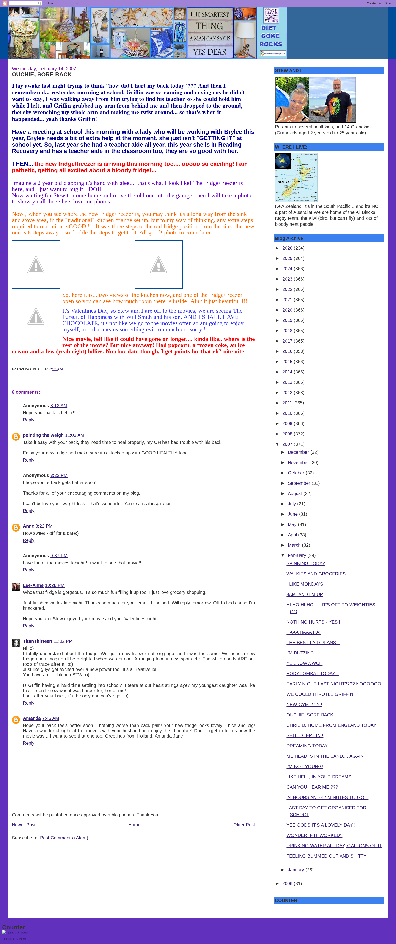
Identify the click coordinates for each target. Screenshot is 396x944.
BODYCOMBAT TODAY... (312, 673)
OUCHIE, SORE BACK (42, 74)
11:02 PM (63, 641)
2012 (288, 392)
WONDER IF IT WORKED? (314, 835)
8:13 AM (58, 405)
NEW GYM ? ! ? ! (304, 704)
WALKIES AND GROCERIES (316, 573)
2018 (288, 330)
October (297, 472)
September (300, 483)
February (298, 555)
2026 (288, 248)
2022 (288, 289)
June (293, 514)
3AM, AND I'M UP (304, 594)
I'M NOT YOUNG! (304, 766)
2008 (288, 433)
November (299, 462)
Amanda (32, 718)
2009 (288, 423)
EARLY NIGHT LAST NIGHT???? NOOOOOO (333, 683)
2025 (288, 258)
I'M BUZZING (300, 652)
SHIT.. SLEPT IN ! (304, 735)
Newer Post (24, 824)
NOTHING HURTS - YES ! (313, 621)
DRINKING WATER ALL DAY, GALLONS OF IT (334, 845)
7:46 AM (50, 718)
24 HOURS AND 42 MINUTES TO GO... (327, 797)
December (299, 452)
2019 (288, 320)
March (295, 545)
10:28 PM (55, 585)
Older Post (244, 824)
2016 (288, 351)
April (293, 534)
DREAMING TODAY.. (308, 745)
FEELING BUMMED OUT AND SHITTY (326, 855)
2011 (287, 402)
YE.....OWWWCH (304, 663)
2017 (288, 340)
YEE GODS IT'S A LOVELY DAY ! (320, 824)
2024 (288, 268)
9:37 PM (59, 555)
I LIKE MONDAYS (304, 584)
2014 (288, 371)
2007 (288, 444)
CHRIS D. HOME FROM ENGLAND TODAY (331, 725)
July (292, 503)
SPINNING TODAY (305, 563)
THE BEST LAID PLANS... (313, 642)
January (296, 869)
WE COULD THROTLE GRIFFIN (319, 694)
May (293, 524)
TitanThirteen (37, 641)
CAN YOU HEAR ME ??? (312, 787)
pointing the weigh (43, 435)
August (295, 493)
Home (134, 824)
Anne (28, 526)
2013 (288, 382)
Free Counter (15, 939)
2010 (288, 413)
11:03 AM (74, 435)
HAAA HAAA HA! (303, 632)
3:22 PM (59, 475)
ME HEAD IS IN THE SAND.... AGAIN (325, 756)
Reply (28, 419)
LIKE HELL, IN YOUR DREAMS (318, 776)
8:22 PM (44, 526)
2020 (288, 309)
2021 (288, 299)
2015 (288, 361)
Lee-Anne (33, 585)
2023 (288, 278)
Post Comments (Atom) (64, 837)
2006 (288, 883)
